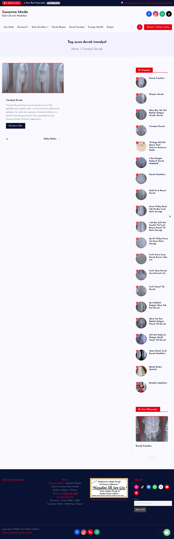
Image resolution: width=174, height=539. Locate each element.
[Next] (154, 456)
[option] (152, 432)
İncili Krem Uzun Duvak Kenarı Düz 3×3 (158, 257)
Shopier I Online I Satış (158, 27)
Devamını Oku (15, 126)
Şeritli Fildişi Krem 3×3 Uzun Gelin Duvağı (158, 241)
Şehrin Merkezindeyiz (13, 480)
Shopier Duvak (156, 94)
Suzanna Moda (25, 533)
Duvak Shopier (59, 27)
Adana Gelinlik (9, 533)
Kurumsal (21, 27)
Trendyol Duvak (92, 49)
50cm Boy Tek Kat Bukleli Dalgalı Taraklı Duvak (158, 112)
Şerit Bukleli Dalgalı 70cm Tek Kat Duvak (157, 305)
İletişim (110, 27)
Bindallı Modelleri (158, 383)
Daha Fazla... (51, 139)
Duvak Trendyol (76, 27)
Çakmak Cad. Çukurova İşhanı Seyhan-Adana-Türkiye (148, 3)
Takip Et (138, 480)
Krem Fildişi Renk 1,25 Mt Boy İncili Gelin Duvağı (158, 209)
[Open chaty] (166, 532)
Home (75, 49)
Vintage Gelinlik (95, 27)
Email (136, 499)
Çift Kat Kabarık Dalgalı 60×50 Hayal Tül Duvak (157, 337)
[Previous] (150, 456)
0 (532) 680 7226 (69, 494)
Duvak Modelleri (157, 175)
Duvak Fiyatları (157, 78)
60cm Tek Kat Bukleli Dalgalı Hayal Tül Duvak (157, 321)
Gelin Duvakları (39, 27)
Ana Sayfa (9, 27)
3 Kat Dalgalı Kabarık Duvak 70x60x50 (156, 161)
